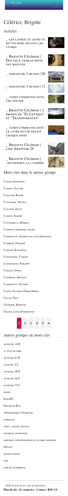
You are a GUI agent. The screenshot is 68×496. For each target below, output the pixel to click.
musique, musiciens (15, 433)
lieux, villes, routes (16, 426)
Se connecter (26, 489)
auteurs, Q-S (12, 378)
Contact (41, 489)
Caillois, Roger (13, 195)
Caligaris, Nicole (15, 202)
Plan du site (10, 489)
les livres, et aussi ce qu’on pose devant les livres (25, 42)
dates (7, 392)
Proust (8, 447)
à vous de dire (12, 351)
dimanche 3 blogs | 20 (27, 73)
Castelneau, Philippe (17, 263)
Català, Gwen (12, 270)
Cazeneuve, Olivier (16, 284)
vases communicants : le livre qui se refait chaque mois (26, 131)
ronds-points (12, 453)
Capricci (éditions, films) (19, 229)
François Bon (12, 405)
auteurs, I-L (11, 364)
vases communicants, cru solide (25, 98)
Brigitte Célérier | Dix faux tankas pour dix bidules (24, 60)
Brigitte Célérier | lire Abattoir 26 (23, 146)
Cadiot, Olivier (13, 188)
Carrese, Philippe (14, 243)
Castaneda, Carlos (16, 256)
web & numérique (14, 467)
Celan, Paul (11, 298)
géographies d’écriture (18, 412)
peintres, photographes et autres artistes (30, 440)
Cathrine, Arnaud (15, 277)
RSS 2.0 (52, 489)
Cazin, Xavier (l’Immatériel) (21, 291)
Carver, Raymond (15, 250)
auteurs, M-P (12, 371)
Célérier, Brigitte (15, 304)
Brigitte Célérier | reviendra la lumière (25, 160)
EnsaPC (9, 399)
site (6, 460)
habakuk (9, 419)
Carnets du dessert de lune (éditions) (27, 236)
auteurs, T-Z (11, 385)
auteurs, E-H (12, 357)
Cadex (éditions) (14, 181)
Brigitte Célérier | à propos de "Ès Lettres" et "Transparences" (25, 113)
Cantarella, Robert (16, 222)
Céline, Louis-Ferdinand (19, 311)
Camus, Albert (13, 215)
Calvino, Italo (13, 209)
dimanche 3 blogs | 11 (27, 86)
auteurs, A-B (12, 344)
